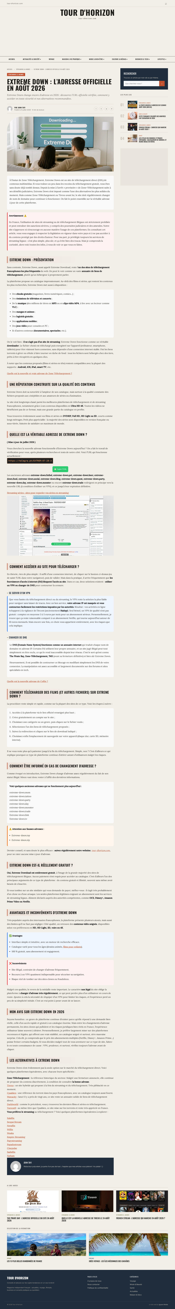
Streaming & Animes (23, 69)
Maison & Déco (136, 1295)
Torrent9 (11, 1108)
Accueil (12, 59)
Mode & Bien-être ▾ (96, 59)
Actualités (134, 1291)
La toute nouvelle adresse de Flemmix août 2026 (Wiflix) (152, 106)
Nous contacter (94, 1284)
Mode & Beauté (136, 1284)
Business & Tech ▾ (142, 59)
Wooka (10, 1133)
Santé (132, 1288)
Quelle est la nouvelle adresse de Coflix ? (27, 681)
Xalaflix (10, 1118)
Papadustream (14, 1144)
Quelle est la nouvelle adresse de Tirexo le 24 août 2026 (86, 1219)
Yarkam (11, 1155)
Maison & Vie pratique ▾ (71, 59)
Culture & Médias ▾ (120, 59)
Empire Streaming (16, 1137)
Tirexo (10, 1085)
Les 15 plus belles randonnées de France (24, 1261)
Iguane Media (163, 1304)
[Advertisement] (87, 38)
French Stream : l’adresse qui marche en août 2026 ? (152, 128)
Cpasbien (11, 1093)
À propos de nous (94, 1281)
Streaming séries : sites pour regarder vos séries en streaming (38, 492)
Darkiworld (12, 1104)
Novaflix (11, 1125)
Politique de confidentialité (98, 1288)
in (106, 109)
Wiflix (10, 1129)
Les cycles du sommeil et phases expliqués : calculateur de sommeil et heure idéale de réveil (152, 140)
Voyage (51, 59)
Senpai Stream (14, 1122)
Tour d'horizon (87, 12)
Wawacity (12, 1096)
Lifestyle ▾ (162, 59)
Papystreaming (14, 1140)
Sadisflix (11, 1152)
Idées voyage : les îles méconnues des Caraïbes (109, 1261)
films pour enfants (72, 946)
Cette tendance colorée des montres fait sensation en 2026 (152, 117)
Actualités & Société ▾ (32, 59)
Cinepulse (12, 1148)
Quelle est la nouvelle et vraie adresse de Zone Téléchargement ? (39, 373)
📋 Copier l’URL (60, 469)
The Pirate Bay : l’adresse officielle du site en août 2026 (30, 1219)
